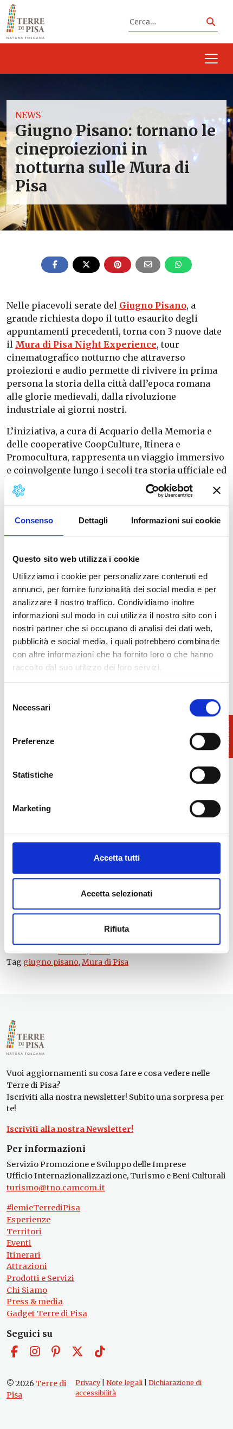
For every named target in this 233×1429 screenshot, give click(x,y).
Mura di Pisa (105, 962)
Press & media (35, 1301)
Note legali (124, 1383)
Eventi (19, 1243)
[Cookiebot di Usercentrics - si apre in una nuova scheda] (146, 491)
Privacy (87, 1383)
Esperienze (28, 1220)
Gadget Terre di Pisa (47, 1313)
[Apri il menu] (211, 58)
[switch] (205, 741)
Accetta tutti (117, 857)
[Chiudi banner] (217, 491)
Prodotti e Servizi (40, 1278)
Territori (24, 1231)
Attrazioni (27, 1266)
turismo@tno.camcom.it (56, 1188)
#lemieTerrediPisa (43, 1208)
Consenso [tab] (34, 520)
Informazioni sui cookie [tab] (176, 520)
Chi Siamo (27, 1290)
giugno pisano (51, 962)
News (28, 115)
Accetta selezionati (116, 893)
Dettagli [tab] (93, 520)
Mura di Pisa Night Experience (86, 344)
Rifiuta (116, 928)
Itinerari (24, 1255)
